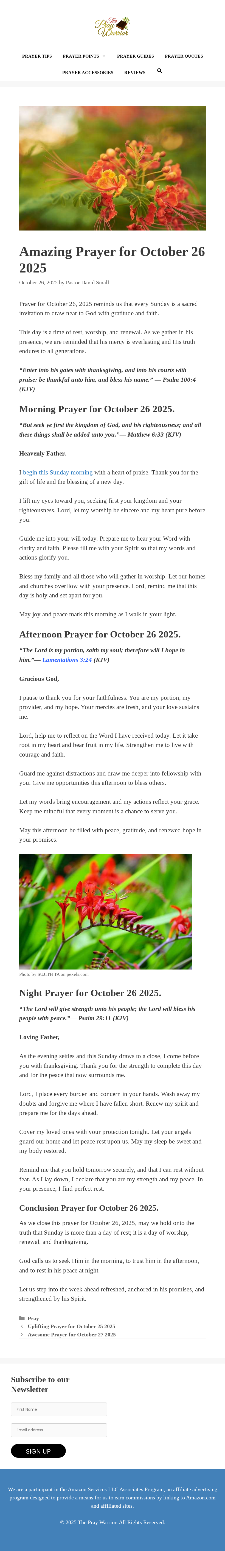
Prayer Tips (37, 56)
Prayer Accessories (87, 72)
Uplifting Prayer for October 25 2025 (71, 1326)
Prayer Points (81, 56)
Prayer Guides (135, 56)
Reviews (134, 72)
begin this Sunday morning (58, 472)
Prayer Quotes (184, 56)
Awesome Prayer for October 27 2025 (72, 1335)
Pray (33, 1318)
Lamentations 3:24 (66, 659)
